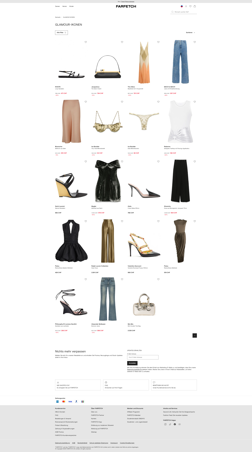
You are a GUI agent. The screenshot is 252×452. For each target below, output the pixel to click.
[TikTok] (170, 424)
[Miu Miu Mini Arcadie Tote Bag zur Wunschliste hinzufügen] (158, 279)
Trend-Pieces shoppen (127, 1)
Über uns (94, 412)
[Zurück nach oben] (195, 335)
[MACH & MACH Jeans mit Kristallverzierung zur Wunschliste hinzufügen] (195, 42)
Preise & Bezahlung (61, 425)
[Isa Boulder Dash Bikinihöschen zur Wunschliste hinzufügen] (158, 102)
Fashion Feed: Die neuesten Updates (175, 415)
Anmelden (132, 363)
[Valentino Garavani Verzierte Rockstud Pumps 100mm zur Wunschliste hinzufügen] (158, 221)
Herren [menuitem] (64, 6)
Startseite (57, 17)
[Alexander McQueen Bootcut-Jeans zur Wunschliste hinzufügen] (122, 279)
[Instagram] (165, 424)
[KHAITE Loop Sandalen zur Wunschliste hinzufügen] (86, 42)
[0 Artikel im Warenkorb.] (195, 6)
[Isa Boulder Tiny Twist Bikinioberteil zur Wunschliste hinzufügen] (122, 102)
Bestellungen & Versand (63, 418)
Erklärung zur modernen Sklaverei (102, 425)
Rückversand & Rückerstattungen (66, 422)
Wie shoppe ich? (63, 385)
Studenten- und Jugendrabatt (137, 422)
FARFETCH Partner (97, 415)
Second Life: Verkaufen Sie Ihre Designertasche (179, 412)
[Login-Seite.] (186, 6)
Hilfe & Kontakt (60, 412)
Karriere (93, 418)
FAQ (106, 385)
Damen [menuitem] (57, 6)
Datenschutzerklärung (134, 369)
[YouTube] (179, 424)
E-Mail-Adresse (131, 354)
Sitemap (94, 432)
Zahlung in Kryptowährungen (65, 428)
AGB (73, 443)
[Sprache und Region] (182, 6)
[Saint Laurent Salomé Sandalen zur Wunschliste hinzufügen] (86, 161)
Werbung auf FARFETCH (99, 428)
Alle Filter (60, 32)
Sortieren (189, 32)
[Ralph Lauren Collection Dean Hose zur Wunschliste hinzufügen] (122, 221)
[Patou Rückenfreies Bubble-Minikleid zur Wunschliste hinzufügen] (86, 221)
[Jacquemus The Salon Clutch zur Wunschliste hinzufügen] (122, 42)
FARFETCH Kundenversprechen (65, 435)
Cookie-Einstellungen (127, 443)
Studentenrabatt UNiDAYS (136, 418)
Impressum (114, 443)
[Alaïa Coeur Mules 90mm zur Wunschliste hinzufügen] (158, 161)
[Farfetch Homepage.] (126, 6)
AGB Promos (59, 432)
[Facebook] (175, 424)
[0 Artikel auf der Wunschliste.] (190, 6)
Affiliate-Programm (133, 412)
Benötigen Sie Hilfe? (161, 385)
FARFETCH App (96, 422)
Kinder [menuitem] (71, 6)
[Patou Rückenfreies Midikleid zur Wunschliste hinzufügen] (195, 221)
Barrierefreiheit (82, 443)
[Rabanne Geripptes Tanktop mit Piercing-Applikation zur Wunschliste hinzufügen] (195, 102)
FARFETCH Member (133, 415)
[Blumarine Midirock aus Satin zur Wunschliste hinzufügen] (86, 102)
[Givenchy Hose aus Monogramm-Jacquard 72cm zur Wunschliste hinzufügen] (195, 161)
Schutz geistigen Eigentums (99, 443)
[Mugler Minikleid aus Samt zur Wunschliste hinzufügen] (122, 161)
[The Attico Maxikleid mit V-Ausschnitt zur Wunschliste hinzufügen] (158, 42)
